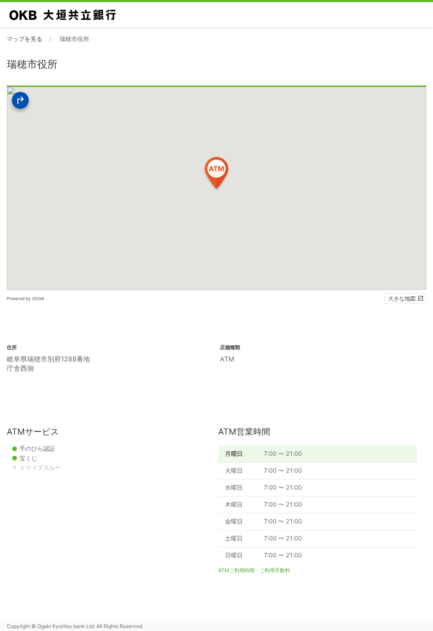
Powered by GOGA (25, 298)
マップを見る (24, 38)
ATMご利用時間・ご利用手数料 (254, 570)
